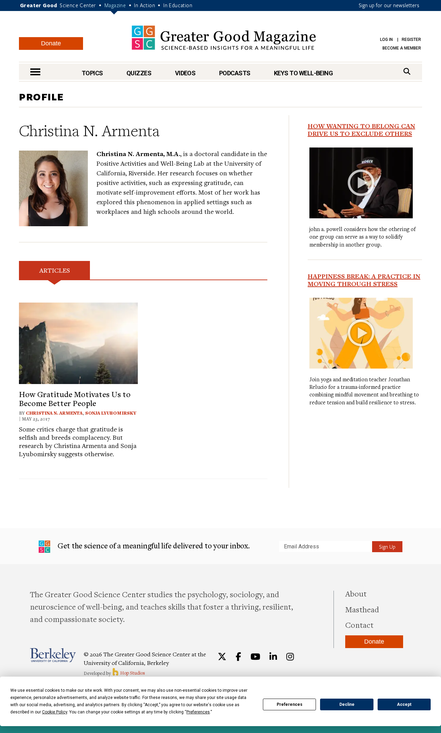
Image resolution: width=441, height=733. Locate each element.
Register (411, 39)
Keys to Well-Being (303, 73)
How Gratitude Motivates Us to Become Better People (75, 398)
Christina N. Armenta (54, 413)
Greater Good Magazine (224, 37)
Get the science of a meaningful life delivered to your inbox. (153, 545)
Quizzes (138, 73)
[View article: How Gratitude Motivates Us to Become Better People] (78, 342)
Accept (404, 704)
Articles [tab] (54, 270)
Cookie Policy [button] (54, 712)
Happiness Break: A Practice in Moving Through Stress (364, 280)
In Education (177, 5)
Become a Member (401, 48)
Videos (185, 73)
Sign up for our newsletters (389, 5)
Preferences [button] (198, 712)
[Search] (406, 71)
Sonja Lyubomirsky (110, 413)
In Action (144, 5)
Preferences (289, 704)
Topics (92, 73)
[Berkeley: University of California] (53, 655)
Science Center (78, 5)
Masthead (362, 609)
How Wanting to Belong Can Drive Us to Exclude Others (361, 129)
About (356, 593)
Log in (386, 39)
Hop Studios (132, 673)
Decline (347, 704)
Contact (359, 625)
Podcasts (234, 73)
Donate (51, 43)
